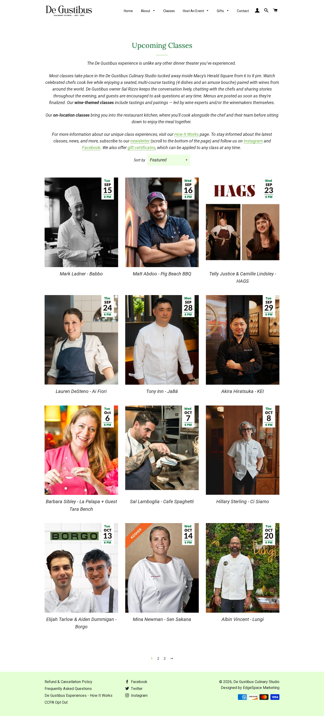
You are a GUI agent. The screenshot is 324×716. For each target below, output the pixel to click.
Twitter (136, 688)
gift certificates (141, 147)
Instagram (253, 140)
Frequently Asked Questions (68, 688)
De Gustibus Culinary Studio (256, 682)
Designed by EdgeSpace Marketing (250, 687)
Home (128, 11)
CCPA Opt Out (56, 702)
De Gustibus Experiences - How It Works (78, 695)
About (146, 11)
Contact (243, 11)
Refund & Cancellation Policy (68, 682)
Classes (169, 11)
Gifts (221, 11)
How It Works (186, 134)
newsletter (140, 140)
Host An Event (194, 11)
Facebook (91, 147)
